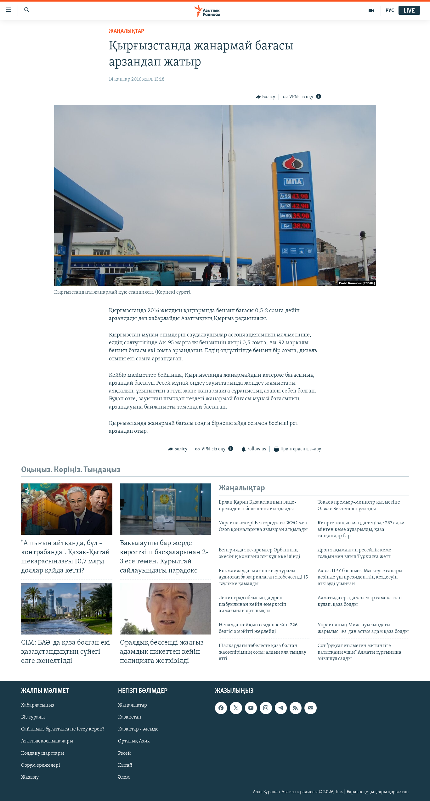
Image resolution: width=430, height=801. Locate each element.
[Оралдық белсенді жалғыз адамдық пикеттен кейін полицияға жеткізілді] (165, 609)
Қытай (125, 765)
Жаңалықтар (132, 705)
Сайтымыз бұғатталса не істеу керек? (62, 729)
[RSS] (296, 708)
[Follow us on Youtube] (251, 708)
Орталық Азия (134, 741)
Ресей (124, 753)
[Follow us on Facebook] (221, 708)
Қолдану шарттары (42, 753)
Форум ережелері (40, 765)
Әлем (124, 777)
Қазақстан (129, 717)
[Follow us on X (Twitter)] (236, 708)
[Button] (265, 97)
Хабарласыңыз (37, 705)
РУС (390, 10)
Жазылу (30, 777)
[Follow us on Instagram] (266, 708)
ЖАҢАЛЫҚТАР (126, 31)
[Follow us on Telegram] (281, 708)
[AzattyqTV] (371, 10)
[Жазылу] (310, 708)
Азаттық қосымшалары (47, 741)
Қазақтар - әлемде (138, 729)
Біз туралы (33, 717)
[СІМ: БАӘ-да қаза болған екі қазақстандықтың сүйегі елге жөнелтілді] (66, 609)
